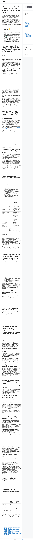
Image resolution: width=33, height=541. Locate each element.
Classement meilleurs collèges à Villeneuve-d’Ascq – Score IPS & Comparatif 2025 (28, 24)
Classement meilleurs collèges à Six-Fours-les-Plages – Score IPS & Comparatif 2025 (28, 19)
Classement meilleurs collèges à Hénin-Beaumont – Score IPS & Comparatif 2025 (28, 40)
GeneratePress (22, 539)
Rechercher (26, 5)
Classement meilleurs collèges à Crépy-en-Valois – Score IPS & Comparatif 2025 (28, 30)
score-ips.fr (4, 1)
